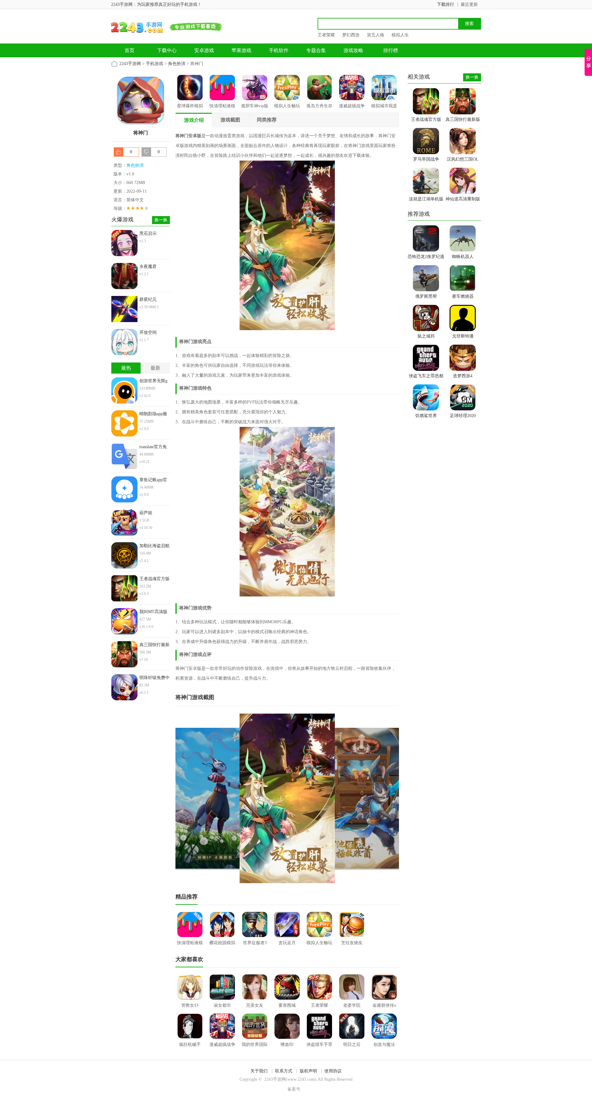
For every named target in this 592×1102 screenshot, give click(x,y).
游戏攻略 (353, 50)
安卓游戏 (204, 50)
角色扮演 (176, 63)
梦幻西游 (351, 35)
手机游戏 (154, 63)
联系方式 (283, 1071)
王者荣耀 (326, 35)
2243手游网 (130, 63)
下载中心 (167, 50)
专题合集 (316, 50)
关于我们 (259, 1071)
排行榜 (390, 50)
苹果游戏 (241, 50)
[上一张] (231, 798)
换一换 (160, 220)
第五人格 (375, 35)
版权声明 (308, 1071)
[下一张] (343, 798)
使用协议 (333, 1071)
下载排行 (445, 4)
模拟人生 (400, 35)
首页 (129, 50)
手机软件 (279, 50)
